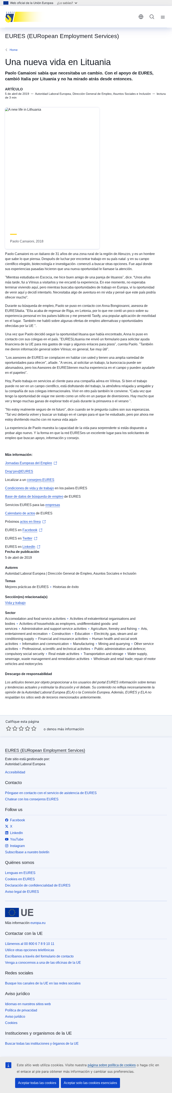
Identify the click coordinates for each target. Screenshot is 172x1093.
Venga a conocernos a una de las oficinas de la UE (43, 962)
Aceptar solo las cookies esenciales (90, 1083)
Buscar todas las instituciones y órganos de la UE (42, 1043)
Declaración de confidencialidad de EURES (37, 885)
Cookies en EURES (20, 879)
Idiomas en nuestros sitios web (28, 1004)
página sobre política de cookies (112, 1065)
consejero (34, 480)
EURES (48, 480)
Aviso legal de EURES (22, 891)
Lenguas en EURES (20, 873)
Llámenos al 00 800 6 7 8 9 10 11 (29, 944)
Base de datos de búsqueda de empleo (34, 496)
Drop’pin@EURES (19, 471)
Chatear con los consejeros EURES (32, 799)
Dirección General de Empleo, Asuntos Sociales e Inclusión (92, 573)
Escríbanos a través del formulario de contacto (39, 956)
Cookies (11, 1023)
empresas (52, 505)
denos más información (65, 729)
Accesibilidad (15, 772)
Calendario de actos (20, 513)
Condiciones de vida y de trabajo (29, 488)
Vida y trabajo (15, 603)
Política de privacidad (21, 1010)
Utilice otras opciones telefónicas (29, 950)
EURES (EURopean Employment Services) (45, 750)
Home (14, 49)
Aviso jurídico (15, 1016)
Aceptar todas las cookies (37, 1083)
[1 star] (8, 728)
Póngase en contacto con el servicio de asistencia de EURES (51, 793)
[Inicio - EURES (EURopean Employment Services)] (26, 17)
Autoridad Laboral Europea (25, 573)
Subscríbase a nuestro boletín (27, 852)
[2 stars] (11, 728)
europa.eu (38, 923)
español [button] (141, 17)
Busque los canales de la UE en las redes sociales (43, 983)
